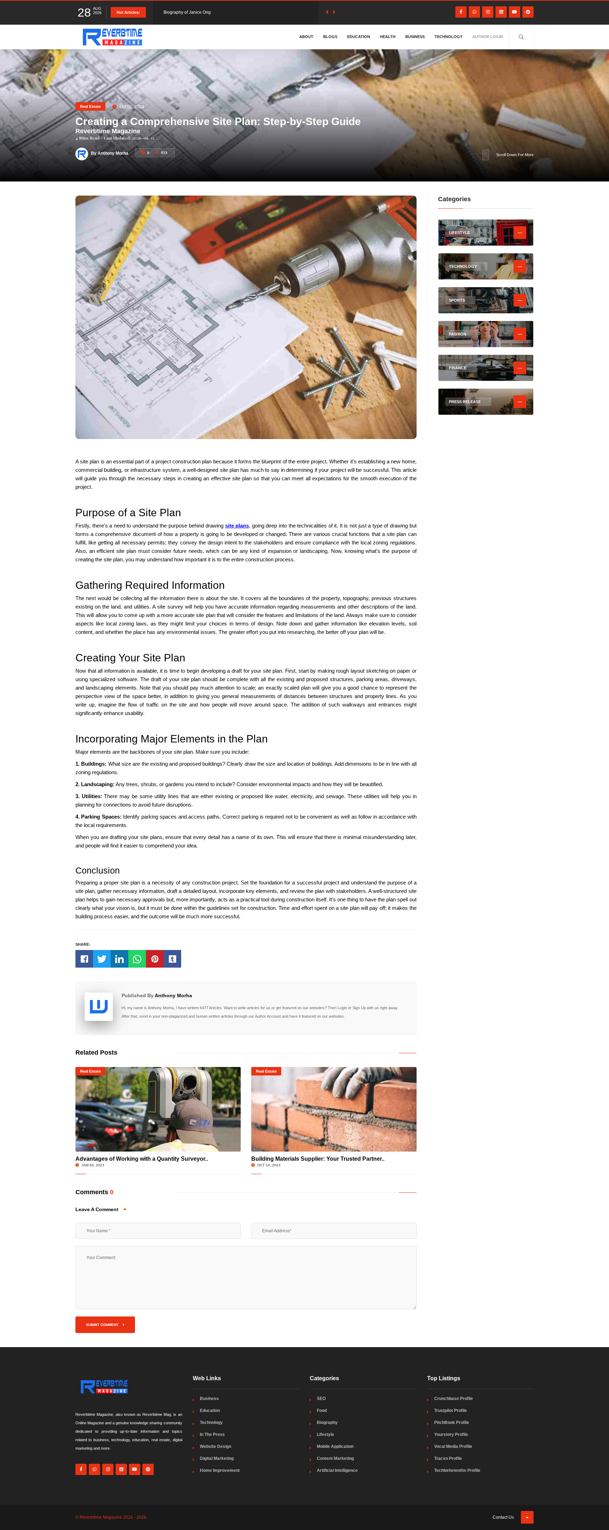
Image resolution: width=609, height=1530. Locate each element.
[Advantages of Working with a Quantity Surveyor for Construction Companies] (158, 1109)
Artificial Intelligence (337, 1470)
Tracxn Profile (448, 1458)
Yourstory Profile (451, 1434)
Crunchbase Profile (453, 1398)
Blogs (330, 37)
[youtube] (514, 12)
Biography (327, 1422)
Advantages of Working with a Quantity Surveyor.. (141, 1159)
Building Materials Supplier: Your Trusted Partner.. (318, 1159)
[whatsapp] (474, 12)
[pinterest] (528, 12)
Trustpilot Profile (450, 1410)
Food (322, 1410)
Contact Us (503, 1517)
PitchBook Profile (451, 1422)
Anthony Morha (173, 995)
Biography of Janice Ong (187, 12)
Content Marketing (335, 1458)
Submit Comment (102, 1325)
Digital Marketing (217, 1458)
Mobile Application (335, 1446)
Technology (448, 37)
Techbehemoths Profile (457, 1470)
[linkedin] (501, 12)
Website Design (215, 1446)
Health (387, 37)
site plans (237, 526)
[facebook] (461, 12)
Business (415, 37)
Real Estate (90, 106)
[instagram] (487, 12)
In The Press (212, 1434)
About (306, 37)
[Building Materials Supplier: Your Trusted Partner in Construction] (334, 1109)
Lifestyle (325, 1434)
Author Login (487, 37)
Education (358, 37)
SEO (321, 1398)
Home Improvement (220, 1470)
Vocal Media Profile (453, 1446)
